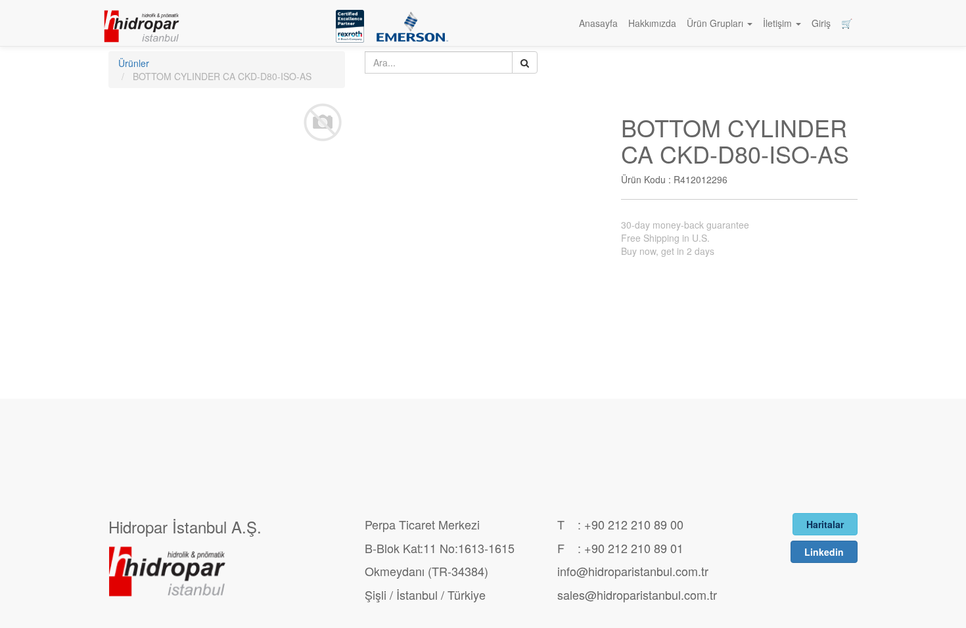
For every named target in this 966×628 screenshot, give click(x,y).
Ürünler (133, 63)
